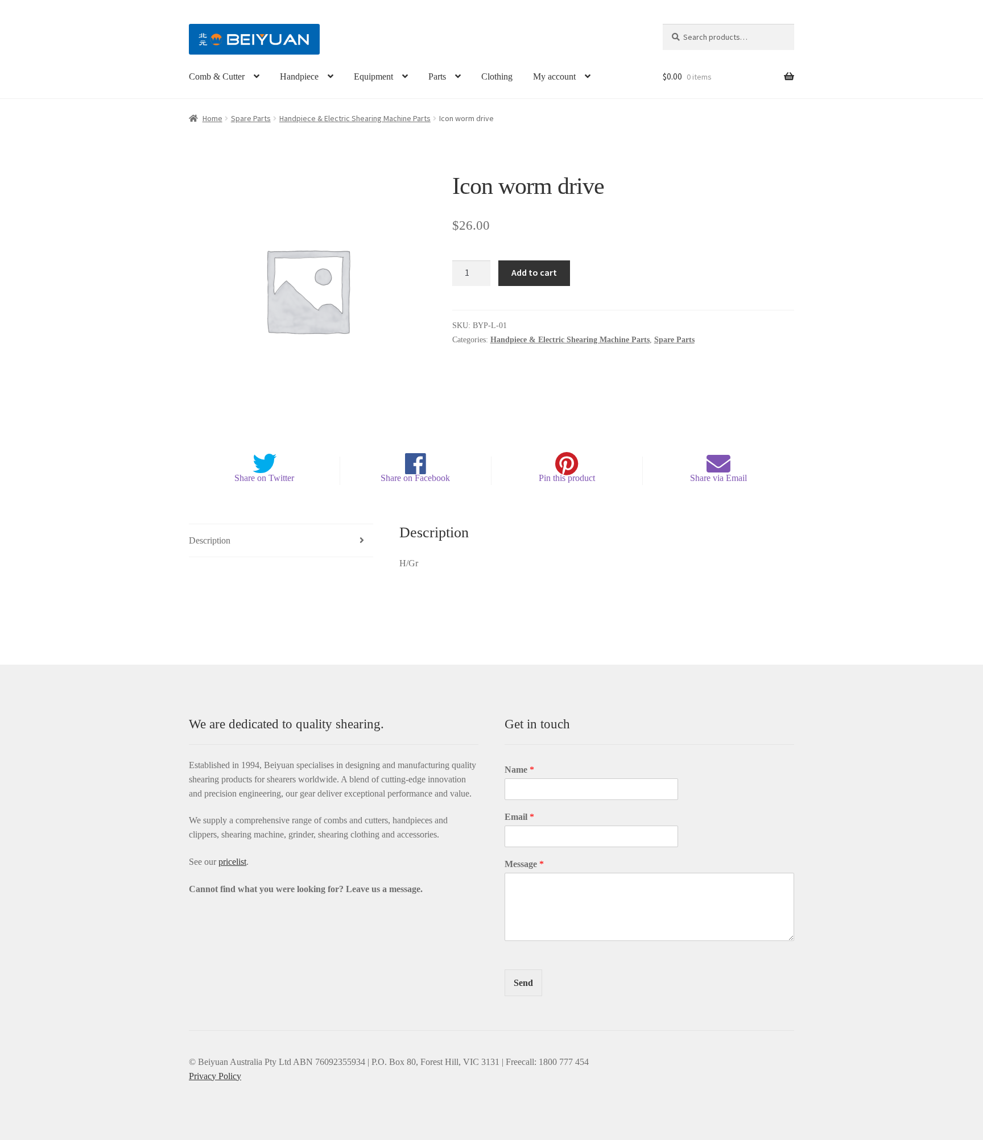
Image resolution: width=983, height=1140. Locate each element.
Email (519, 817)
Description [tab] (209, 540)
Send (523, 983)
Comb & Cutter (217, 76)
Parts (437, 76)
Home (212, 118)
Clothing (497, 76)
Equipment (373, 76)
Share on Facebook (415, 478)
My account (554, 76)
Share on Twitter (264, 478)
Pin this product (567, 478)
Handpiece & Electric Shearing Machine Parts (355, 118)
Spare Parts (251, 118)
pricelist (232, 862)
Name (519, 769)
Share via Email (718, 478)
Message (524, 864)
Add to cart (534, 272)
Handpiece (299, 76)
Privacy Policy (215, 1076)
